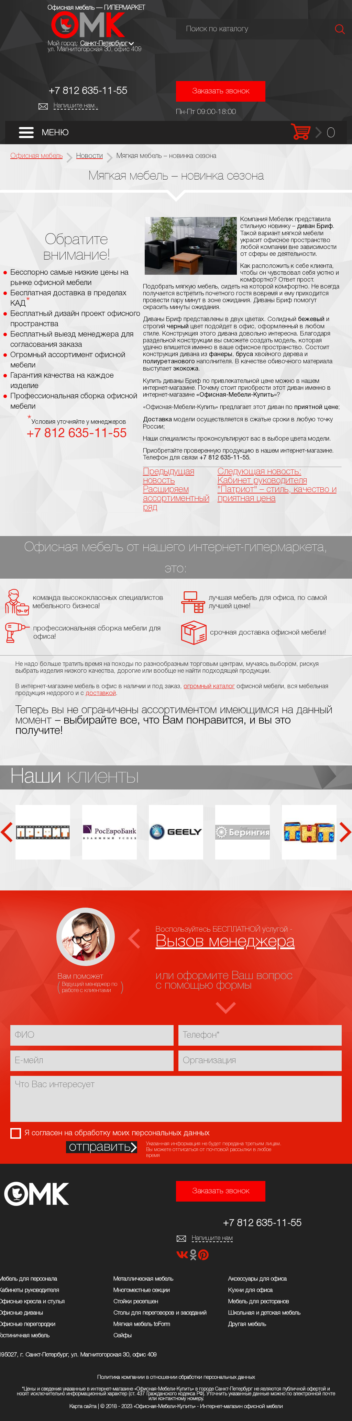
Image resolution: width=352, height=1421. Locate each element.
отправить (100, 1147)
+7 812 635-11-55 (88, 91)
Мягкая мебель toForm (141, 1324)
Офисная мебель (36, 156)
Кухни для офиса (250, 1290)
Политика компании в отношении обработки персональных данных (176, 1377)
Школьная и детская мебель (264, 1313)
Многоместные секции (141, 1290)
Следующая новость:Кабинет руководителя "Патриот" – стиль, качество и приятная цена (277, 485)
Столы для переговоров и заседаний (160, 1313)
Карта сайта (83, 1406)
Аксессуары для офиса (257, 1279)
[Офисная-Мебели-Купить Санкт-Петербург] (88, 36)
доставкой (101, 693)
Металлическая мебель (143, 1279)
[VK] (183, 1257)
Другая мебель (247, 1324)
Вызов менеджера (225, 942)
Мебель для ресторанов (258, 1301)
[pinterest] (203, 1257)
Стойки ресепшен (135, 1301)
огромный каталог (209, 686)
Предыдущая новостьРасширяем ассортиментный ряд (176, 490)
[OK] (194, 1257)
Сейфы (122, 1335)
